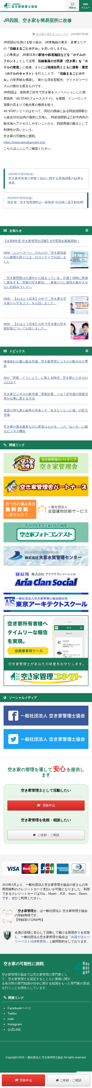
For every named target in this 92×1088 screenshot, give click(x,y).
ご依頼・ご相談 (48, 835)
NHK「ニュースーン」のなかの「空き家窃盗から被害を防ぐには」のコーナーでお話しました (35, 257)
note (11, 1019)
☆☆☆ (20, 148)
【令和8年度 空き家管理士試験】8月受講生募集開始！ (42, 241)
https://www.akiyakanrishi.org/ (24, 142)
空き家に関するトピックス (52, 34)
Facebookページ (19, 1008)
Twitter (12, 1013)
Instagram (15, 1024)
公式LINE (14, 1029)
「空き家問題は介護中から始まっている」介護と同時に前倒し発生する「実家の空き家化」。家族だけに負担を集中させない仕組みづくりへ (46, 282)
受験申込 (49, 805)
